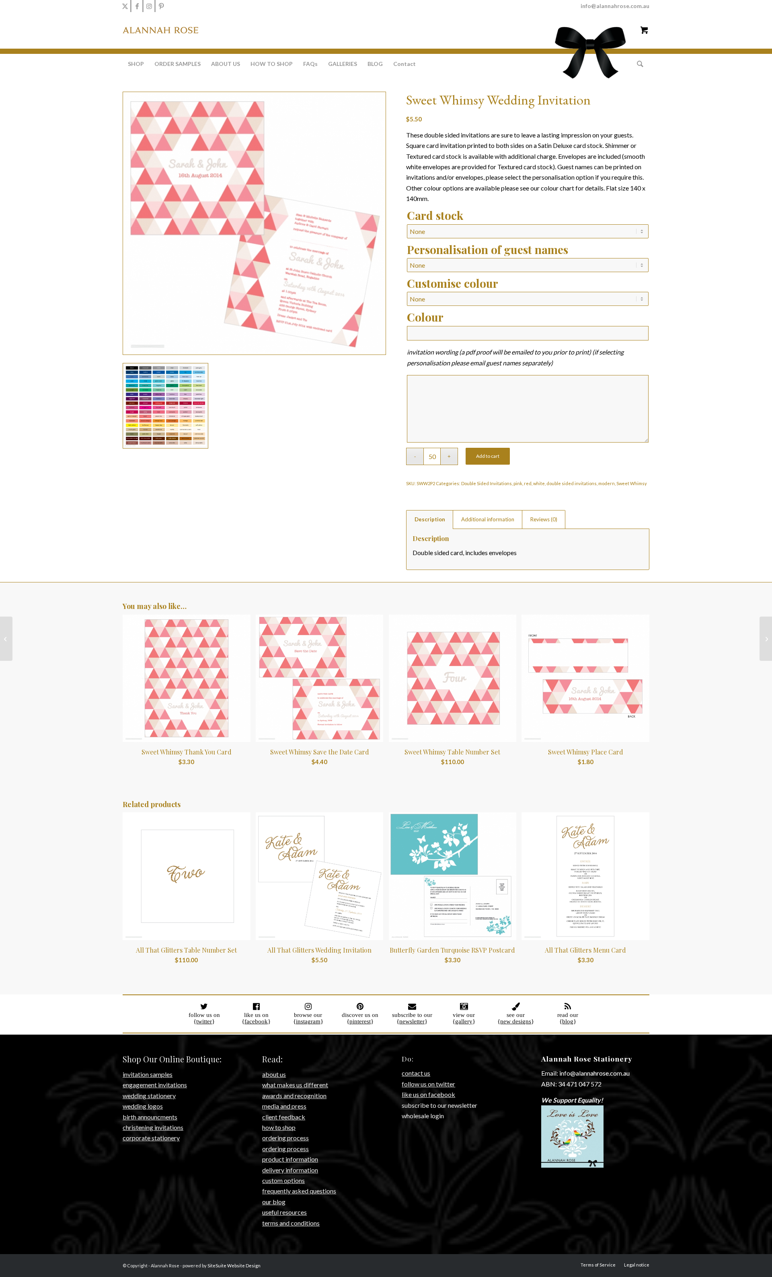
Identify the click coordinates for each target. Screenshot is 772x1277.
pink (517, 483)
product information (290, 1159)
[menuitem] (136, 64)
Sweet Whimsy (631, 483)
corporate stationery (151, 1138)
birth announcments (150, 1117)
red (528, 483)
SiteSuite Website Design (234, 1265)
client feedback (283, 1117)
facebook (256, 1021)
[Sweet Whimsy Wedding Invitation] (6, 639)
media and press (284, 1106)
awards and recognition (294, 1095)
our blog (273, 1201)
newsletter (412, 1021)
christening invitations (153, 1127)
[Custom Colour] (165, 406)
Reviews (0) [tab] (543, 519)
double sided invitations (571, 483)
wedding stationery (149, 1095)
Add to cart (487, 456)
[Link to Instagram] (149, 6)
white (539, 483)
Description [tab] (430, 519)
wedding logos (143, 1106)
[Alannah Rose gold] (160, 45)
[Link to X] (125, 6)
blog (567, 1021)
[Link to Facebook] (137, 6)
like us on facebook (428, 1094)
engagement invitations (155, 1084)
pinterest (360, 1021)
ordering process (285, 1138)
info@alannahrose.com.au (615, 5)
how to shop (279, 1127)
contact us (416, 1073)
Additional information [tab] (487, 519)
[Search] (637, 64)
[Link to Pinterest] (161, 6)
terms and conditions (291, 1223)
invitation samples (147, 1074)
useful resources (284, 1212)
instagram (308, 1021)
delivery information (290, 1170)
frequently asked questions (299, 1191)
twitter (204, 1021)
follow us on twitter (428, 1084)
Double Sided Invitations (486, 483)
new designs (515, 1021)
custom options (283, 1180)
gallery (463, 1021)
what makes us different (295, 1084)
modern (606, 483)
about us (274, 1074)
